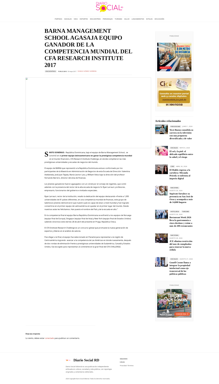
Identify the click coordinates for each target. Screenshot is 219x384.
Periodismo (175, 126)
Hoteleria (175, 212)
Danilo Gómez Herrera (87, 71)
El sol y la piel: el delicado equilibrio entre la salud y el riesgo (181, 154)
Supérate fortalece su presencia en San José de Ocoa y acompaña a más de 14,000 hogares (181, 198)
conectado (49, 338)
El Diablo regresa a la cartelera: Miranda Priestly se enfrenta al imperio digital (179, 174)
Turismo (185, 212)
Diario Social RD (86, 360)
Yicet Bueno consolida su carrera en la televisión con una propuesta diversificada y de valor (181, 134)
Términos (131, 366)
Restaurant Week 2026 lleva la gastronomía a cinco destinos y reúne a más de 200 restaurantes (181, 221)
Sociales (174, 148)
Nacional (175, 188)
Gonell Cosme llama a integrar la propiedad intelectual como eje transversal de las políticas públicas (180, 268)
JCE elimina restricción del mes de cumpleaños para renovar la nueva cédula (180, 245)
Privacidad (123, 366)
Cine (172, 166)
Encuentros (51, 71)
